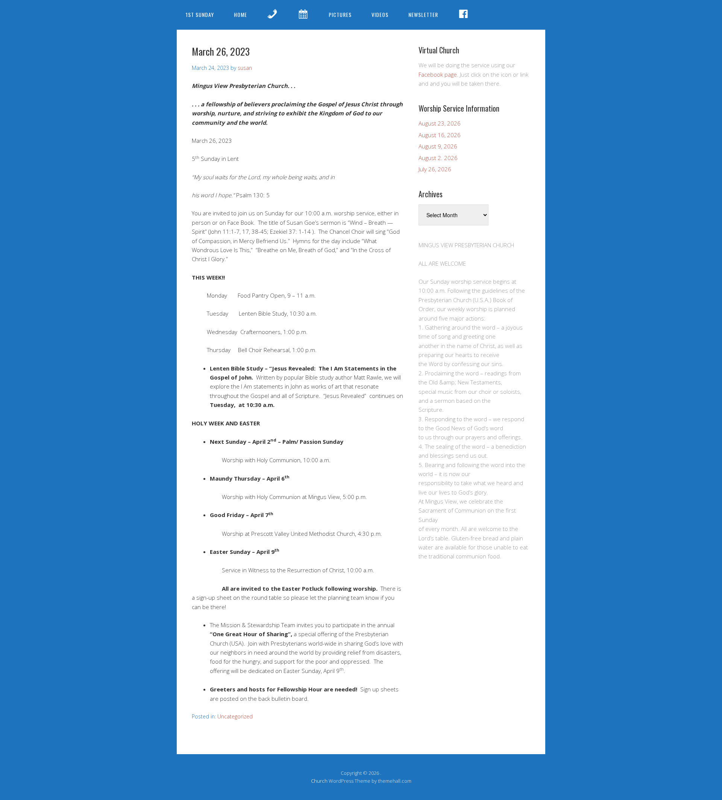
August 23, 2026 (440, 123)
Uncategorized (235, 716)
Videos (380, 14)
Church (319, 780)
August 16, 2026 (440, 135)
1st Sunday (200, 14)
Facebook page (438, 74)
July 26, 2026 (435, 169)
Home (240, 14)
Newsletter (423, 14)
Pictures (340, 14)
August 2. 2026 (438, 158)
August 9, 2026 (438, 146)
